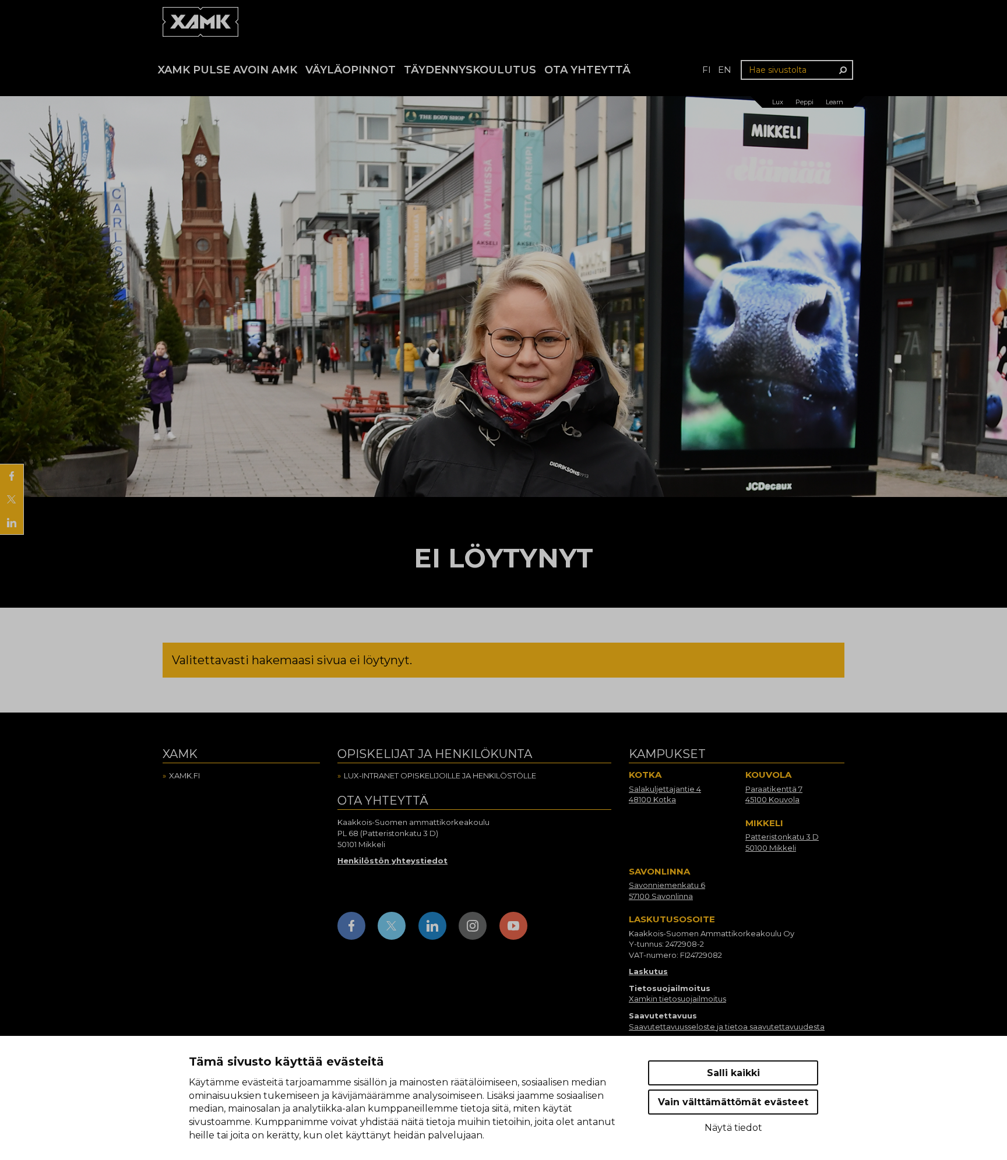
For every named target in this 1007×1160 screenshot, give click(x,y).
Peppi (804, 102)
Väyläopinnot (350, 70)
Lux (777, 102)
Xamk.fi (184, 775)
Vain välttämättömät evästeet (733, 1102)
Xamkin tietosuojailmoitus (677, 998)
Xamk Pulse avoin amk (227, 70)
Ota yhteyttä (587, 70)
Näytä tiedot (733, 1127)
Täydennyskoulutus (470, 70)
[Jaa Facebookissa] (11, 476)
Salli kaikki (733, 1072)
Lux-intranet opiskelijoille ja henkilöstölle (440, 775)
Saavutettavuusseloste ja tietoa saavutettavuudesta (727, 1026)
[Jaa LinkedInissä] (11, 522)
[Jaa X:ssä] (11, 499)
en (724, 69)
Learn (834, 102)
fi (706, 69)
